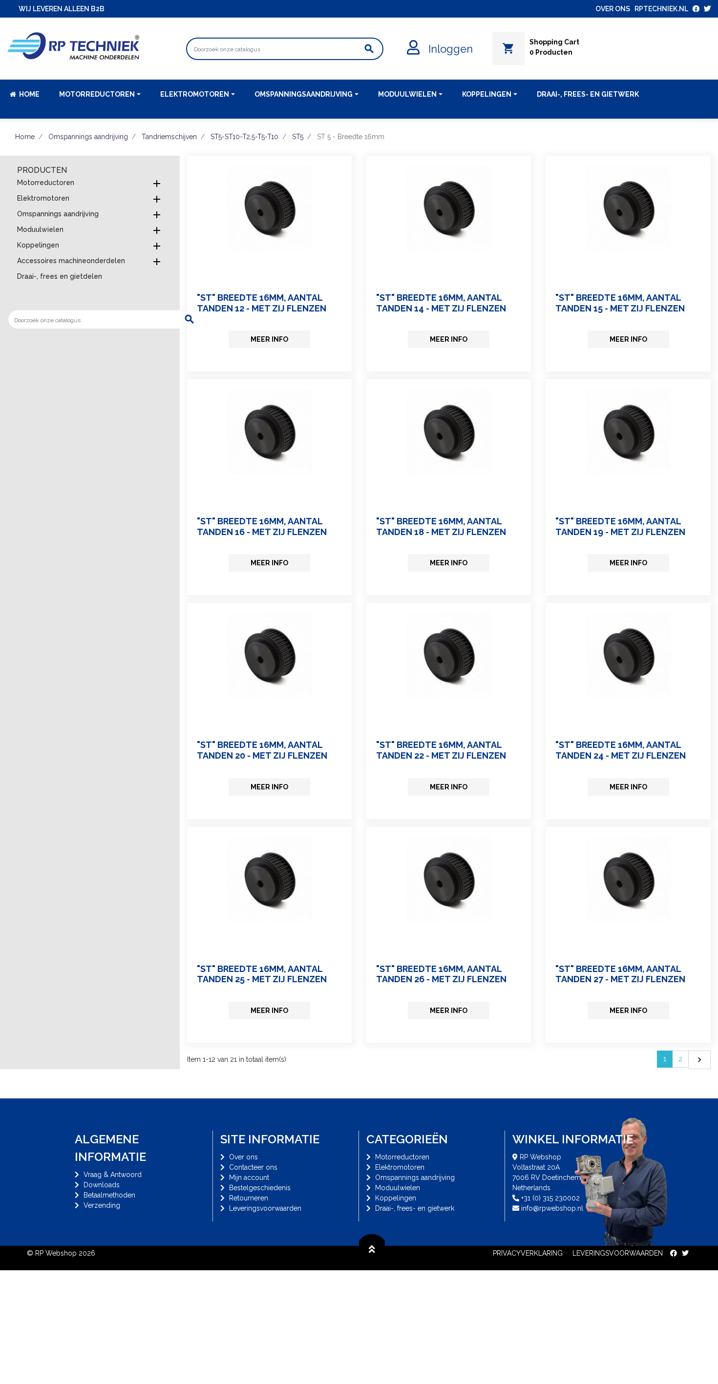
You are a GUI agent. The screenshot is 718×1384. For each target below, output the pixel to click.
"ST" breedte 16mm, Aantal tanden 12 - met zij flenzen (261, 302)
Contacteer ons (253, 1167)
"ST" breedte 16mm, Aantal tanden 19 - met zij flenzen (620, 526)
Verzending (102, 1205)
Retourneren (248, 1198)
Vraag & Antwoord (113, 1174)
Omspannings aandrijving (58, 214)
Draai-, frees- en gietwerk (414, 1208)
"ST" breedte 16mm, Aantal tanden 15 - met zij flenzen (620, 302)
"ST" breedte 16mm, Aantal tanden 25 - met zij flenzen (262, 974)
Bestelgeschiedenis (260, 1188)
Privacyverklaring (528, 1253)
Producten (42, 170)
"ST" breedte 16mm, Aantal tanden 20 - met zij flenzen (262, 750)
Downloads (102, 1185)
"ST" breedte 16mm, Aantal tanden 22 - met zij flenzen (441, 750)
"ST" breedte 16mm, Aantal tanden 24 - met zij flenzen (620, 750)
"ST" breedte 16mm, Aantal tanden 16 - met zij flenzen (262, 526)
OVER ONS (612, 9)
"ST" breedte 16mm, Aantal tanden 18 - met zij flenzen (441, 526)
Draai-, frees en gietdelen (59, 276)
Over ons (243, 1157)
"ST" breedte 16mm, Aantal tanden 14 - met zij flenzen (441, 302)
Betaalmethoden (109, 1195)
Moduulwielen (40, 229)
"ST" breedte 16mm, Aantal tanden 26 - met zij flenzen (441, 974)
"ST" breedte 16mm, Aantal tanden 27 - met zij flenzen (620, 974)
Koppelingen (38, 245)
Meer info (269, 339)
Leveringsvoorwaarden (265, 1208)
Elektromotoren (43, 198)
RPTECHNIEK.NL (661, 9)
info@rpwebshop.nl (552, 1208)
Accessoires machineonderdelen (71, 261)
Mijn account (249, 1177)
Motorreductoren (45, 182)
